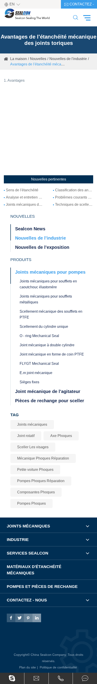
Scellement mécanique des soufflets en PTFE (51, 314)
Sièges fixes (29, 382)
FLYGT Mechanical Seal (39, 363)
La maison (18, 59)
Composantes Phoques (36, 492)
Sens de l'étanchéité (22, 190)
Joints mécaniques (32, 424)
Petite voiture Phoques (35, 469)
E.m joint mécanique (36, 373)
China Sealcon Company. (49, 654)
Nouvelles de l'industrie (68, 59)
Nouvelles (38, 59)
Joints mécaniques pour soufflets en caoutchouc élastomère (48, 284)
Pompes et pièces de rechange (42, 586)
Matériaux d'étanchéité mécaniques (34, 569)
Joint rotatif (26, 436)
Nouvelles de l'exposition (42, 247)
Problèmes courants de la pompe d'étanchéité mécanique (74, 197)
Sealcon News (30, 228)
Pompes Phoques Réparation (41, 481)
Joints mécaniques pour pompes (50, 272)
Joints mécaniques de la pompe (25, 204)
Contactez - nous (79, 5)
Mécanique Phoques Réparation (43, 458)
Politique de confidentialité (58, 667)
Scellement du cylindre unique (44, 326)
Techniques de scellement (74, 204)
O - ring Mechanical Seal (39, 336)
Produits (20, 259)
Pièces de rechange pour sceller (49, 400)
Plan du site (27, 667)
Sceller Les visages (32, 447)
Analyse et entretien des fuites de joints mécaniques (25, 197)
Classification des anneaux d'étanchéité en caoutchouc (74, 190)
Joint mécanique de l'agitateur (47, 391)
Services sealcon (27, 553)
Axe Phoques (61, 436)
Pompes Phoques (31, 503)
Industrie (18, 539)
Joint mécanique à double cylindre (47, 345)
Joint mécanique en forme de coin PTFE (52, 354)
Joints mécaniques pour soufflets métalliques (46, 299)
